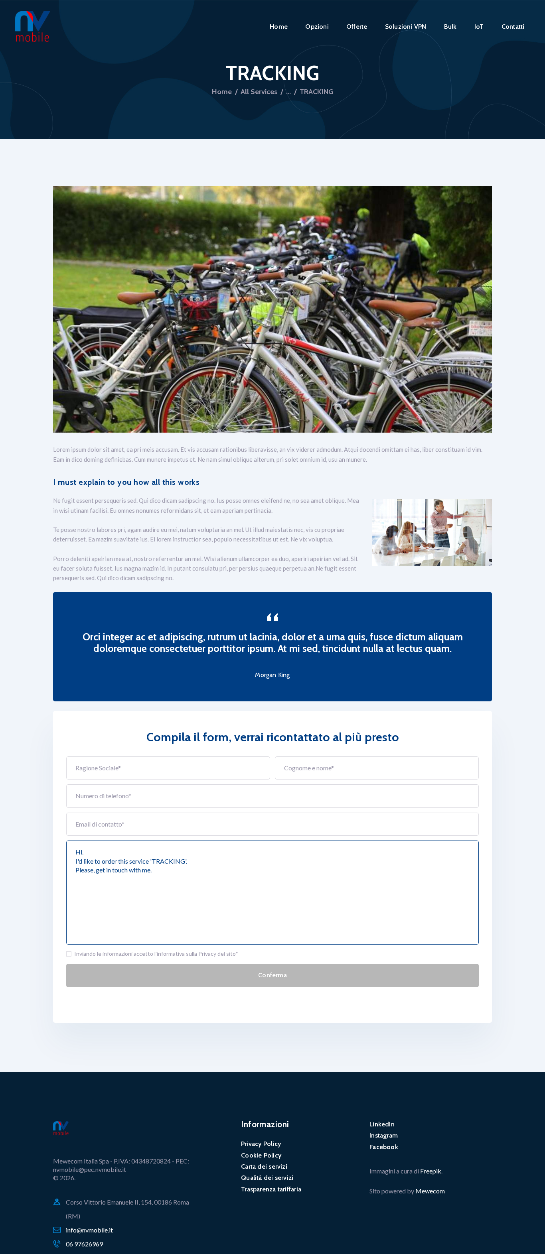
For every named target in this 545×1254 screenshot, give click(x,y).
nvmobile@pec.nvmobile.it (89, 1169)
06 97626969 (84, 1244)
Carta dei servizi (264, 1166)
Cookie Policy (261, 1155)
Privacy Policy (261, 1144)
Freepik (430, 1171)
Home (222, 91)
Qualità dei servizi (267, 1177)
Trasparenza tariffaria (271, 1189)
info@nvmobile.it (89, 1230)
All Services (259, 91)
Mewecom (430, 1191)
